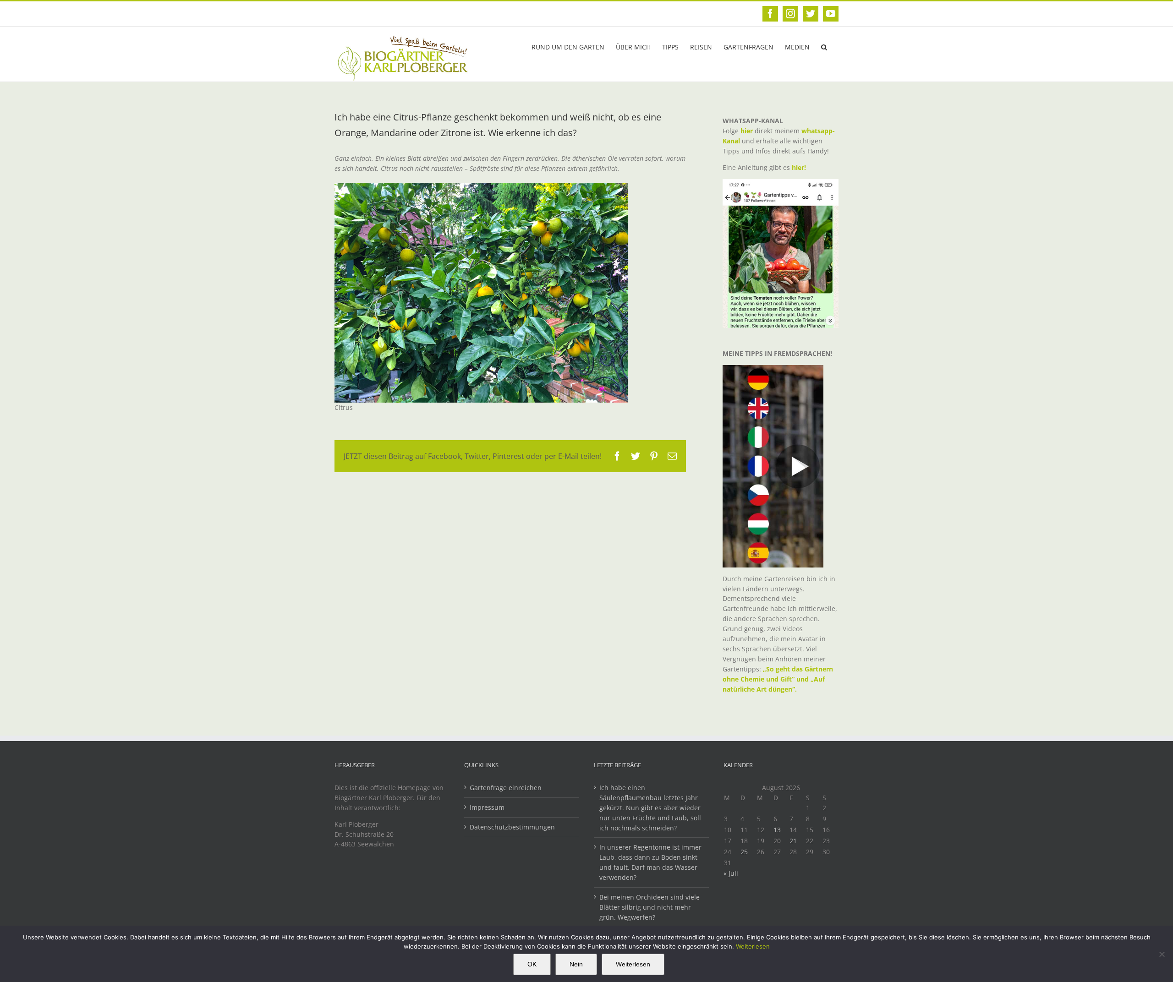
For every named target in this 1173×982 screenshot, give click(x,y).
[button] (824, 46)
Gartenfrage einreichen (506, 787)
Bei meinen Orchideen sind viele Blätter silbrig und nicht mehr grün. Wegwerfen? (649, 907)
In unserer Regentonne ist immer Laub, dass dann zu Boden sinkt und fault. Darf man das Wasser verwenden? (650, 862)
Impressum (487, 807)
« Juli (731, 873)
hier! (800, 167)
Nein (576, 964)
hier (746, 130)
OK (532, 964)
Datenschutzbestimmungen (512, 827)
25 (744, 851)
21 (793, 840)
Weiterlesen (753, 946)
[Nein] (1161, 954)
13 (777, 829)
